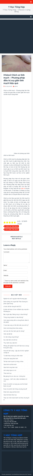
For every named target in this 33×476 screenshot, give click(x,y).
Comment (6, 252)
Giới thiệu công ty (8, 420)
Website (6, 275)
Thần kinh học (8, 373)
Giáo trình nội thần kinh (10, 364)
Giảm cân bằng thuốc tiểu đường (13, 328)
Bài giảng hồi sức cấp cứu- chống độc (14, 376)
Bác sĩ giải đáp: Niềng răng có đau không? (16, 314)
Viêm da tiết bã (8, 334)
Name (5, 265)
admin (16, 86)
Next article (16, 238)
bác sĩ (23, 188)
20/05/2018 (8, 86)
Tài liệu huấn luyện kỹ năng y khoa (13, 361)
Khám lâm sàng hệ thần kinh (12, 392)
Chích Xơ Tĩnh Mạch (12, 226)
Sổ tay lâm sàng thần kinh (11, 358)
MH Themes (28, 474)
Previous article (17, 236)
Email (5, 270)
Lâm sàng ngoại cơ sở (10, 370)
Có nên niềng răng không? (11, 337)
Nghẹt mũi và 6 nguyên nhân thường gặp (15, 298)
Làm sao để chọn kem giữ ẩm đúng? (14, 331)
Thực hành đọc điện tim (10, 343)
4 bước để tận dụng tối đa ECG (12, 306)
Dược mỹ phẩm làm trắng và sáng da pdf (15, 389)
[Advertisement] (16, 36)
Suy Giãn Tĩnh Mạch (12, 229)
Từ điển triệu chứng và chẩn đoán (13, 355)
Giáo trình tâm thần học (10, 395)
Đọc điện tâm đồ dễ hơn (10, 340)
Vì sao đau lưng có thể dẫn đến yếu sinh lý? (16, 325)
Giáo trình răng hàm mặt (10, 367)
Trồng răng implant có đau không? (13, 317)
